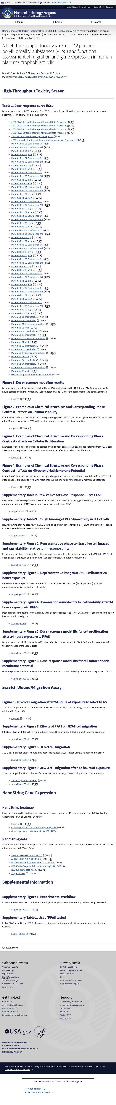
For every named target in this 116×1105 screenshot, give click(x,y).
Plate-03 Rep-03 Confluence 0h (26, 259)
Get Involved (99, 7)
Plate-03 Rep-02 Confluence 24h (27, 248)
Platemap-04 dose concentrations (28, 367)
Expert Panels (8, 973)
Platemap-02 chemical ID (23, 334)
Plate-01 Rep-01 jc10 (21, 154)
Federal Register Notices (71, 970)
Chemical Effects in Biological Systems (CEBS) (33, 30)
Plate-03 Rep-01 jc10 (21, 240)
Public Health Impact (69, 983)
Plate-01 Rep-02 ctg (21, 165)
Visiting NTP (65, 1015)
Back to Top (12, 947)
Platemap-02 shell (20, 342)
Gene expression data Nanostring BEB (30, 831)
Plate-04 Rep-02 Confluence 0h (26, 287)
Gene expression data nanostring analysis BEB (34, 827)
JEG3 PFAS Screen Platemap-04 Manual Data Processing (39, 132)
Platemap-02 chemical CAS (24, 331)
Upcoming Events (10, 966)
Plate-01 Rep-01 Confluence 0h (26, 143)
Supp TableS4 (18, 873)
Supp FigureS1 (18, 909)
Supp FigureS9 (18, 784)
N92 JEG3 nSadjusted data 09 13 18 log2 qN (33, 866)
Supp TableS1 (18, 933)
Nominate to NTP (10, 1008)
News (62, 977)
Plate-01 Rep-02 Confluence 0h (26, 158)
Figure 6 (15, 823)
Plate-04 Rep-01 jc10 (21, 284)
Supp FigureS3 (18, 594)
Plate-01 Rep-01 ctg (21, 150)
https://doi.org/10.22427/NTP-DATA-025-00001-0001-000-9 (37, 76)
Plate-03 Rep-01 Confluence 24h (27, 233)
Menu (20, 22)
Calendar (71, 7)
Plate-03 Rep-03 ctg (21, 266)
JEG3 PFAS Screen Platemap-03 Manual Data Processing (39, 129)
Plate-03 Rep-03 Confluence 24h (27, 262)
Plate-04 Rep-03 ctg (21, 309)
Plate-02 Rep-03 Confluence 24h (27, 219)
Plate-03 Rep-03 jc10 (21, 269)
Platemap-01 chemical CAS (24, 316)
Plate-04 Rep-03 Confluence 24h (27, 305)
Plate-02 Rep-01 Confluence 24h (27, 190)
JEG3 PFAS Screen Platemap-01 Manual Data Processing (39, 121)
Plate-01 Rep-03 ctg (21, 179)
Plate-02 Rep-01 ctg (21, 194)
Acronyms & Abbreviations (72, 1005)
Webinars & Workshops (12, 983)
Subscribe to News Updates (14, 1015)
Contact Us (7, 1001)
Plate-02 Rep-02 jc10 (21, 212)
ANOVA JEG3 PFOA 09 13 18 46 (26, 858)
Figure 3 (15, 457)
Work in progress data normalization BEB (32, 374)
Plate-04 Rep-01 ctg (21, 280)
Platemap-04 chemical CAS (24, 360)
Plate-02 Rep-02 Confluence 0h (26, 201)
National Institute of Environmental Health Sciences (69, 1066)
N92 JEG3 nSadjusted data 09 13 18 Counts (33, 862)
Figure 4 (15, 486)
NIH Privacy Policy (10, 1051)
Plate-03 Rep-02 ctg (21, 251)
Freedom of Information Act (15, 1042)
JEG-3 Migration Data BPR (24, 780)
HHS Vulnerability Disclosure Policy (18, 1048)
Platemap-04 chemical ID (23, 363)
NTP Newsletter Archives (71, 980)
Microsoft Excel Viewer (39, 1092)
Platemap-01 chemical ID (23, 320)
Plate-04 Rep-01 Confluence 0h (26, 273)
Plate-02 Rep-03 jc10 (21, 226)
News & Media (86, 7)
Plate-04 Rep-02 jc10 (21, 298)
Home (5, 30)
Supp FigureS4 (18, 623)
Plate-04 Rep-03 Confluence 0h (26, 302)
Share (58, 22)
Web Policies (65, 1018)
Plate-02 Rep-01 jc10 (21, 197)
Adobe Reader (35, 1088)
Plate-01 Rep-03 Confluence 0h (26, 172)
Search (98, 22)
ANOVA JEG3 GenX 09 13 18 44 (26, 855)
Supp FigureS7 (18, 739)
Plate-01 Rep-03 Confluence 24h (27, 176)
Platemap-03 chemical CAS (24, 345)
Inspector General (10, 1045)
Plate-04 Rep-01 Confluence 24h (27, 277)
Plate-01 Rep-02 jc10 (21, 168)
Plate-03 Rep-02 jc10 (21, 255)
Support (109, 7)
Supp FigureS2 (18, 564)
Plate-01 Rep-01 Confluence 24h (27, 147)
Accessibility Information (71, 1001)
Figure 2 (15, 428)
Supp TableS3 (18, 535)
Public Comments (10, 1011)
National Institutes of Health (17, 1069)
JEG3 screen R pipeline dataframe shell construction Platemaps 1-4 (45, 139)
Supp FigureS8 (18, 759)
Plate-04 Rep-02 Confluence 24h (27, 291)
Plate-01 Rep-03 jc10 (21, 183)
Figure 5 (15, 718)
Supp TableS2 (18, 511)
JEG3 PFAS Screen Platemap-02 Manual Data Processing (39, 125)
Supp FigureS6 (18, 678)
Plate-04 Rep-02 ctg (21, 295)
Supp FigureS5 (18, 652)
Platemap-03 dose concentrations (28, 352)
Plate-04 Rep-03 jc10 (21, 313)
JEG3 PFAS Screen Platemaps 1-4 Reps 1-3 (32, 136)
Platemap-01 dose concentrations (28, 323)
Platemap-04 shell (20, 370)
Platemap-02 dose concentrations (28, 338)
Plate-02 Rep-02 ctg (21, 208)
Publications (64, 30)
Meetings (8, 970)
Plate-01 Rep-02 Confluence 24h (27, 161)
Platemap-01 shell (20, 327)
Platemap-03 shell (20, 356)
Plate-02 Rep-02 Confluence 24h (27, 204)
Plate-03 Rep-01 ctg (21, 237)
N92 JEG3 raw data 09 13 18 (25, 869)
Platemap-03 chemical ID (23, 349)
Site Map (64, 1011)
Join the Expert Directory (13, 1005)
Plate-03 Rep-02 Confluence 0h (26, 244)
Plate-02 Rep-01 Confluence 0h (26, 186)
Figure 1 (15, 398)
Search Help (65, 1008)
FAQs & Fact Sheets (68, 966)
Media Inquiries (67, 973)
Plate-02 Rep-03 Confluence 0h (26, 215)
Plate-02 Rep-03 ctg (21, 222)
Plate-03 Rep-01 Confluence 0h (26, 230)
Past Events (7, 987)
